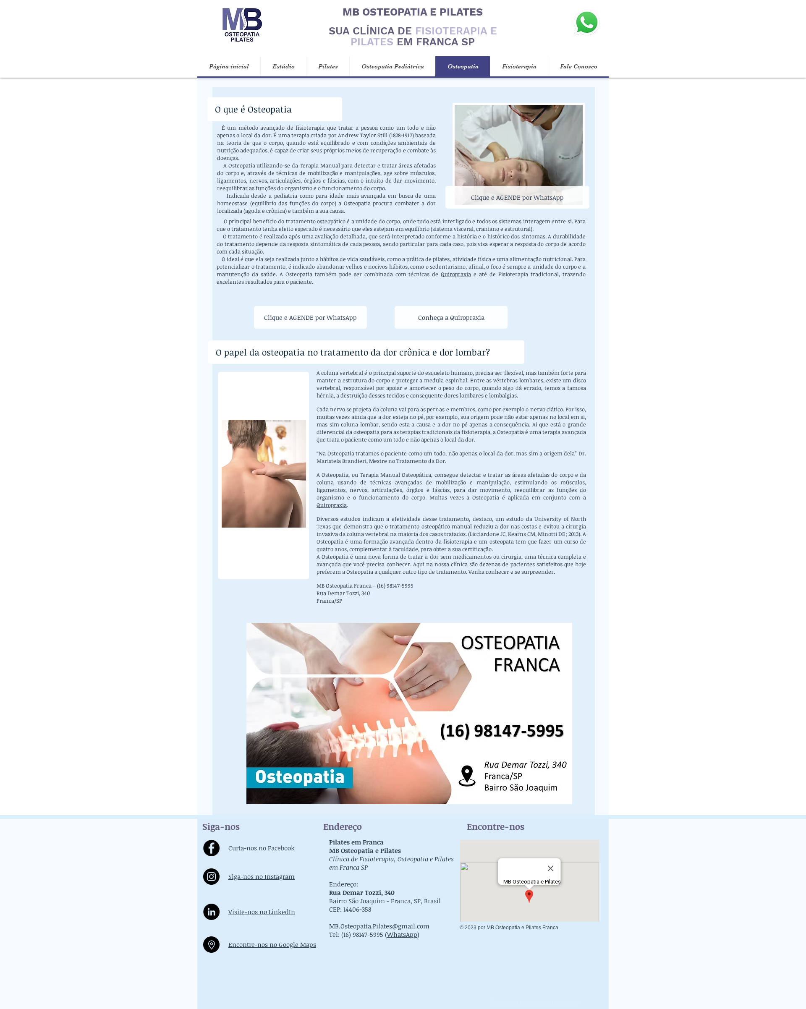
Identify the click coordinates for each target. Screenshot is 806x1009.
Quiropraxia (456, 274)
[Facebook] (211, 848)
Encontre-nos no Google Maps (272, 944)
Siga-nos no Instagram (261, 876)
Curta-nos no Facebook (261, 848)
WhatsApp (402, 934)
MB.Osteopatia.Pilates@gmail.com (379, 926)
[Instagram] (211, 876)
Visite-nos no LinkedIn (261, 911)
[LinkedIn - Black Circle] (211, 912)
